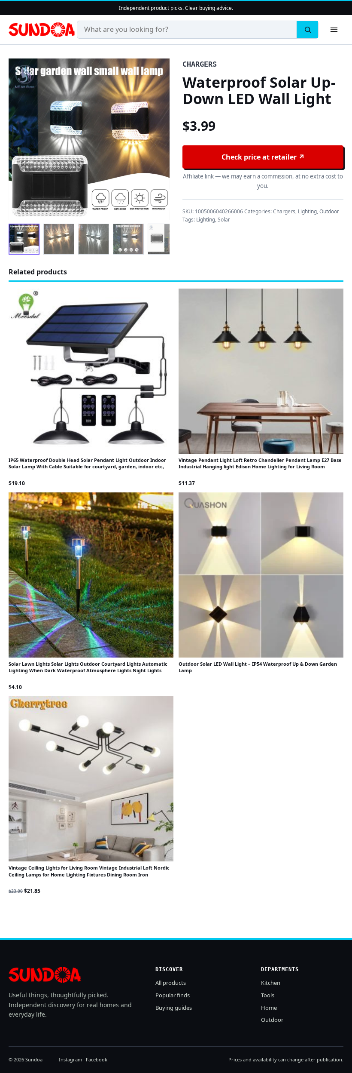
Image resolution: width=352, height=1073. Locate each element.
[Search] (307, 29)
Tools (267, 995)
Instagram (70, 1059)
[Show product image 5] (163, 239)
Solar (224, 219)
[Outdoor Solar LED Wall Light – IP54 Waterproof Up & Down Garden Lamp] (261, 575)
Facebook (96, 1059)
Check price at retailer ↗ (263, 157)
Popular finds (172, 995)
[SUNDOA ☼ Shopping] (42, 29)
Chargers (284, 211)
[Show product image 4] (128, 239)
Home (269, 1008)
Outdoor (329, 211)
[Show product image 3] (93, 239)
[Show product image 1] (24, 239)
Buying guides (173, 1008)
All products (170, 983)
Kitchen (270, 983)
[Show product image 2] (58, 239)
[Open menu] (334, 29)
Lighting (307, 211)
